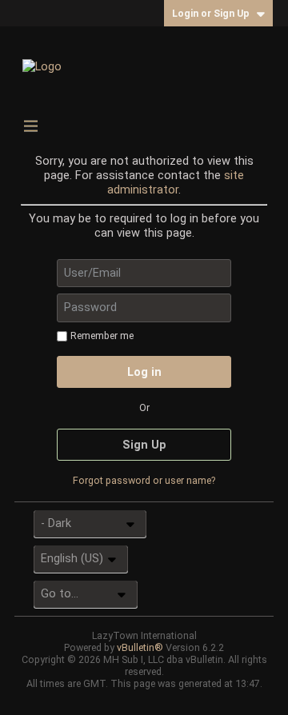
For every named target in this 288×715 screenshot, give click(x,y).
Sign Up (144, 444)
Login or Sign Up (211, 13)
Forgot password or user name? (144, 480)
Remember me (102, 336)
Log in (144, 372)
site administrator (175, 182)
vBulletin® (140, 647)
